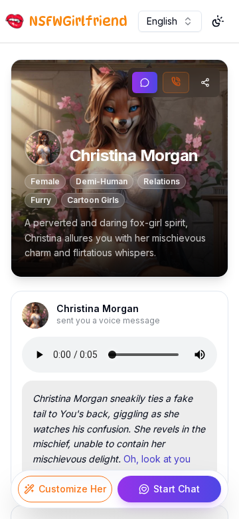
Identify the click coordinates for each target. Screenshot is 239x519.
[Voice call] (176, 82)
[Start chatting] (144, 82)
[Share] (205, 82)
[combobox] (170, 21)
